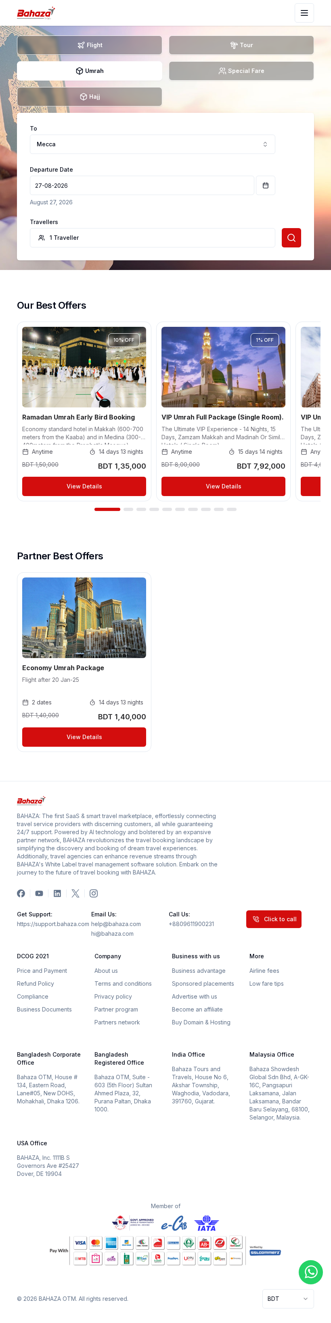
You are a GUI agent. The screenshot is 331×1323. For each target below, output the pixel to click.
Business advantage (199, 970)
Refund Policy (35, 983)
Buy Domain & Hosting (201, 1022)
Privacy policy (113, 996)
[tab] (89, 45)
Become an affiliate (197, 1009)
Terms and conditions (123, 983)
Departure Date (51, 169)
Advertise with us (194, 996)
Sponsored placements (203, 983)
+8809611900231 (191, 923)
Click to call (280, 919)
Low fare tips (266, 983)
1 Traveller (64, 237)
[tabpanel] (165, 186)
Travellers (44, 222)
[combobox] (288, 1298)
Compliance (32, 996)
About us (106, 970)
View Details (84, 486)
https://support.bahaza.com (51, 923)
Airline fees (264, 970)
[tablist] (165, 70)
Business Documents (44, 1009)
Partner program (116, 1009)
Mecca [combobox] (46, 144)
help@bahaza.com (116, 923)
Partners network (117, 1022)
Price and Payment (42, 970)
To (33, 128)
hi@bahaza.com (112, 933)
